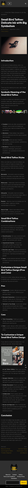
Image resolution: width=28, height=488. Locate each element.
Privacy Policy (21, 476)
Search (23, 482)
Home (2, 12)
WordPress (19, 486)
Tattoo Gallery (4, 31)
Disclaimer (14, 478)
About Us (8, 474)
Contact (14, 474)
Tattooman (5, 29)
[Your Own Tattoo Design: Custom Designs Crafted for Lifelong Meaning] (3, 3)
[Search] (25, 3)
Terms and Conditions (9, 476)
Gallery (20, 474)
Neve (7, 486)
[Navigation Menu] (9, 3)
